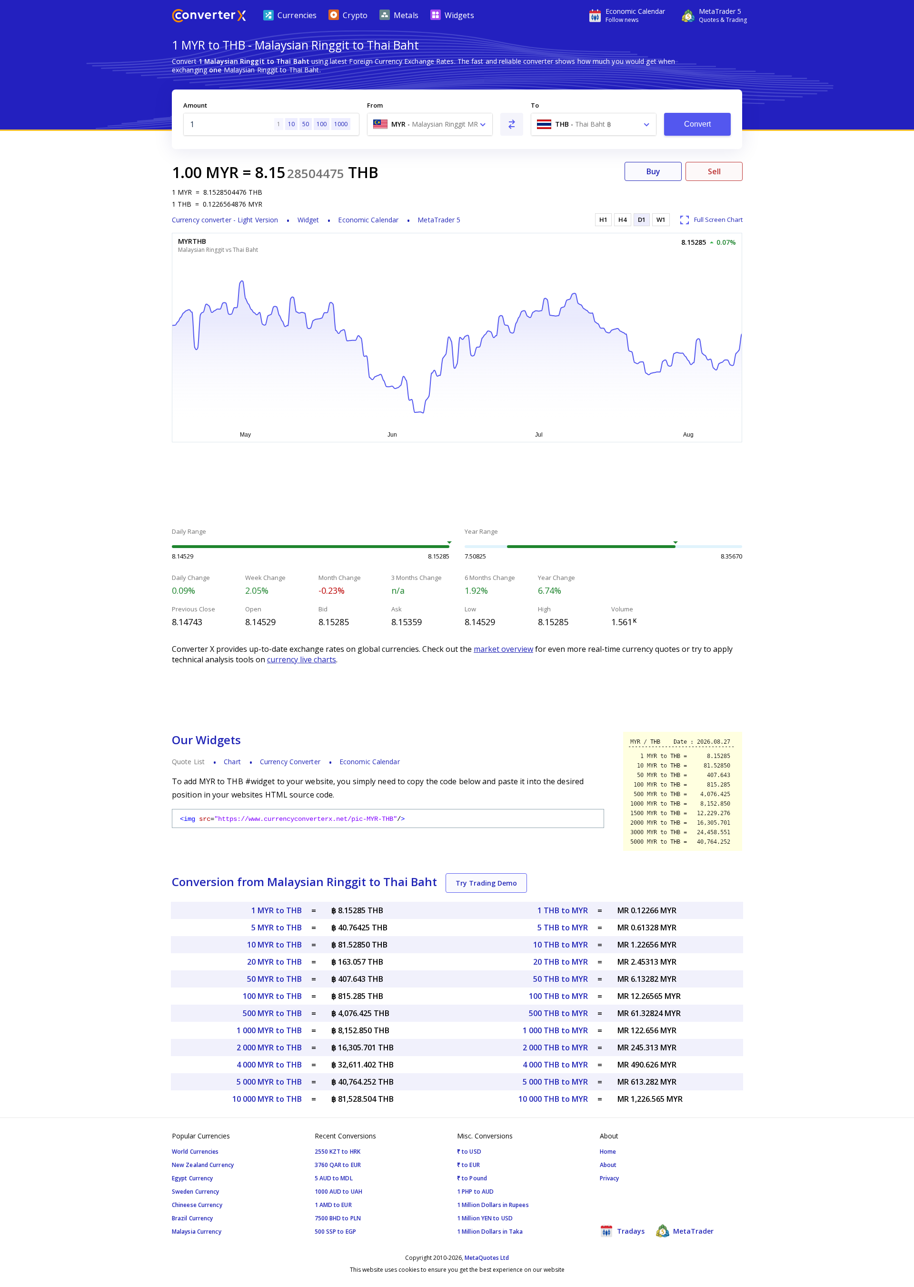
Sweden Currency (195, 1191)
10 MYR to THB (274, 944)
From (375, 105)
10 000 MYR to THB (267, 1099)
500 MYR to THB (272, 1013)
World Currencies (195, 1151)
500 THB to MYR (558, 1013)
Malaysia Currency (196, 1231)
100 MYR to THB (272, 996)
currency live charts (301, 659)
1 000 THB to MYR (555, 1030)
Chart (232, 761)
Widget (308, 219)
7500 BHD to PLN (338, 1218)
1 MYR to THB (276, 910)
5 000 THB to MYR (555, 1082)
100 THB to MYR (558, 996)
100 (322, 124)
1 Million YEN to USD (485, 1218)
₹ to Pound (472, 1178)
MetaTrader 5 (438, 219)
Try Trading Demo (486, 883)
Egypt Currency (192, 1178)
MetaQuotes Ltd (487, 1258)
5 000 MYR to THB (269, 1082)
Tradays (630, 1231)
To (535, 105)
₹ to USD (469, 1151)
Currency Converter (290, 761)
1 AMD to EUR (333, 1205)
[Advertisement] (99, 228)
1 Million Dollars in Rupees (493, 1205)
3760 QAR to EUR (338, 1165)
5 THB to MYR (562, 927)
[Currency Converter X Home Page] (209, 17)
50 (305, 124)
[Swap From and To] (511, 124)
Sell (714, 171)
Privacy (609, 1178)
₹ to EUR (468, 1165)
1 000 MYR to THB (269, 1030)
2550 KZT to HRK (338, 1151)
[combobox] (430, 124)
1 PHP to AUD (475, 1191)
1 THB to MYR (562, 910)
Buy (653, 171)
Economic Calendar (368, 219)
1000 (341, 124)
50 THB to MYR (560, 979)
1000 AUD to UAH (339, 1191)
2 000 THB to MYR (555, 1047)
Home (608, 1151)
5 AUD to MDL (334, 1178)
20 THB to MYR (560, 962)
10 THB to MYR (560, 944)
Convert (697, 124)
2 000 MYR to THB (269, 1047)
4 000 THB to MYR (555, 1064)
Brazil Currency (192, 1218)
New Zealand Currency (203, 1165)
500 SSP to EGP (335, 1231)
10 (291, 124)
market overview (503, 649)
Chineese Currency (197, 1205)
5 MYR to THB (276, 927)
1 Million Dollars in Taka (490, 1231)
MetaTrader (692, 1231)
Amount (195, 105)
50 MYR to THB (274, 979)
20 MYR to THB (274, 962)
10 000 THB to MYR (553, 1099)
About (608, 1165)
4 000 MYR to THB (269, 1064)
